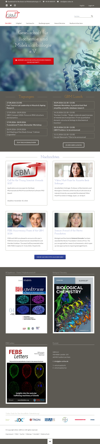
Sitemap (29, 434)
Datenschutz (45, 434)
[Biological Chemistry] (73, 304)
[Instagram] (15, 5)
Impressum (9, 434)
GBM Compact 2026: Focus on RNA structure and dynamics (25, 115)
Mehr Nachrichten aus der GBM (50, 257)
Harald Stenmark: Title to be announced (70, 135)
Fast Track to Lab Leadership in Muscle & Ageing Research (26, 105)
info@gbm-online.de (66, 1)
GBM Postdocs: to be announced (67, 128)
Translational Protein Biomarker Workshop (24, 123)
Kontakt (36, 434)
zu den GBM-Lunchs (73, 145)
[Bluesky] (11, 5)
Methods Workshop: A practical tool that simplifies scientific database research (70, 105)
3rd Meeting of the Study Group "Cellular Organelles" (23, 132)
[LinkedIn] (7, 5)
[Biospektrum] (26, 304)
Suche (22, 434)
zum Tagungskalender (26, 142)
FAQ (16, 434)
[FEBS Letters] (26, 375)
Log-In (91, 5)
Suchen (91, 16)
